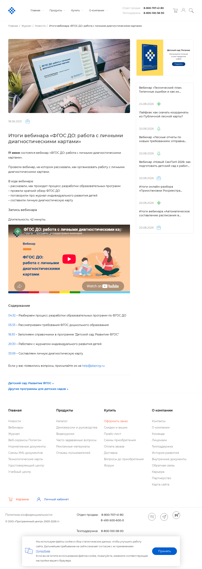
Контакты (159, 421)
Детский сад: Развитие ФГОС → (31, 383)
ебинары (15, 427)
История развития (165, 453)
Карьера (158, 472)
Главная (36, 10)
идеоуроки (65, 434)
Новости (14, 421)
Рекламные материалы (73, 446)
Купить (75, 10)
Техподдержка (162, 446)
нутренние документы (169, 459)
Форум (109, 465)
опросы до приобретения (124, 459)
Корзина (22, 499)
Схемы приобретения (120, 440)
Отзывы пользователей (73, 453)
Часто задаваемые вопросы (76, 440)
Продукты (56, 10)
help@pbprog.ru (93, 366)
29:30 (12, 344)
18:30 (11, 334)
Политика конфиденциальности (28, 514)
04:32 (12, 315)
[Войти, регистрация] (183, 10)
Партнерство (161, 478)
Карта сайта (160, 484)
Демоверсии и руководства (76, 427)
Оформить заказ (116, 421)
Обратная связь (163, 465)
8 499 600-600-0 (112, 520)
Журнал (14, 434)
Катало (62, 421)
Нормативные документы (27, 446)
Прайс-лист (112, 434)
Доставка (110, 453)
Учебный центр (19, 472)
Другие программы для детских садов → (38, 389)
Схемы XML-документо (25, 453)
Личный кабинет (56, 499)
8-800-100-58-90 (154, 12)
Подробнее (43, 551)
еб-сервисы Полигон (24, 440)
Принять (164, 551)
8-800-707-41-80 (154, 8)
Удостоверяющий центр (26, 465)
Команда (158, 434)
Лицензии (159, 440)
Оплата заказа (114, 446)
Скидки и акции (115, 427)
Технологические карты (25, 459)
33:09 (12, 353)
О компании (97, 10)
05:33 (11, 325)
